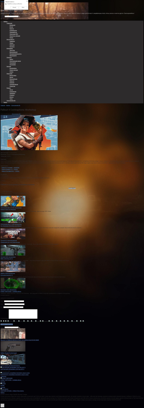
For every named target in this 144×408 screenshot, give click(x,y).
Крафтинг (12, 41)
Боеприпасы (13, 68)
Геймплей (9, 23)
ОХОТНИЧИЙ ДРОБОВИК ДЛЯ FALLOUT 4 (12, 369)
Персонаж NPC (14, 34)
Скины (11, 72)
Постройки (13, 64)
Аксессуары (13, 75)
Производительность (16, 54)
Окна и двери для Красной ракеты (10, 365)
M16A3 (2, 385)
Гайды (5, 102)
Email (2, 304)
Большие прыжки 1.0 (7, 275)
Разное (9, 88)
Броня (11, 77)
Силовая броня (14, 84)
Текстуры (12, 50)
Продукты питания (15, 36)
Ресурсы (12, 46)
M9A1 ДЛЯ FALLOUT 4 (7, 258)
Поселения (13, 63)
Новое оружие (14, 70)
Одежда (12, 82)
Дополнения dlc (11, 100)
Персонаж (9, 73)
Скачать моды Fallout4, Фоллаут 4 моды (12, 10)
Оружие (9, 66)
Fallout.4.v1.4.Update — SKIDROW (10, 167)
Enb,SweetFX (13, 55)
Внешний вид (13, 79)
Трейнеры (12, 93)
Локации (9, 57)
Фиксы (12, 97)
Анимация (12, 25)
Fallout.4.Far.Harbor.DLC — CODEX (11, 171)
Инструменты (10, 39)
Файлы (6, 21)
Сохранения (13, 91)
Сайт (2, 307)
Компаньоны (13, 30)
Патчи (11, 90)
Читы (11, 99)
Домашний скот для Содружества (10, 242)
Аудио (11, 27)
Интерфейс (10, 48)
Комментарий (4, 318)
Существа (12, 86)
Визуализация (13, 52)
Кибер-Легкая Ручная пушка (9, 353)
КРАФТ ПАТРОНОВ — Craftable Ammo (11, 291)
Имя (2, 301)
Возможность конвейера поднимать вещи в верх (14, 374)
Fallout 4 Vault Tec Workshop (8, 209)
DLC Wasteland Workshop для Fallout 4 (11, 226)
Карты (11, 59)
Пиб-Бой (12, 45)
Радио (11, 37)
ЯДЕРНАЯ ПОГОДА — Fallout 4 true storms (12, 391)
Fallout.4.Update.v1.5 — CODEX (10, 169)
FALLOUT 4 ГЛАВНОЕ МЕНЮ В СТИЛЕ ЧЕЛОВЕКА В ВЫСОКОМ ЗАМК (20, 340)
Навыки (12, 81)
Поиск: (3, 16)
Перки (11, 43)
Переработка (13, 32)
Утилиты (12, 95)
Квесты (12, 28)
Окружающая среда (15, 61)
